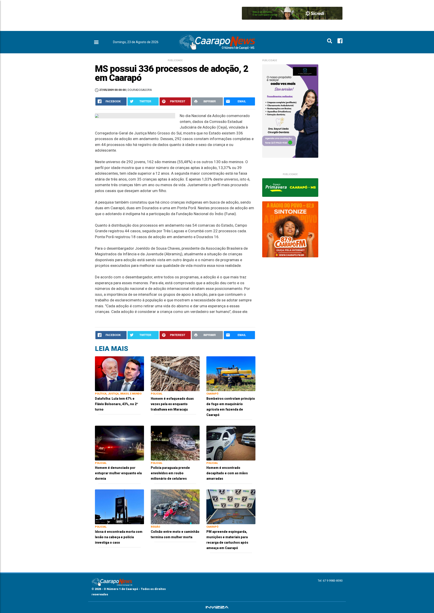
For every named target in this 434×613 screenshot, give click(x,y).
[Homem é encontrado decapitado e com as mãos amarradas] (230, 443)
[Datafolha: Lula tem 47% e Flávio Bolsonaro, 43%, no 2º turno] (119, 373)
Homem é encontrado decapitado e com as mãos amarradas (227, 473)
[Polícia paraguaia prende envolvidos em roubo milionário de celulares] (175, 443)
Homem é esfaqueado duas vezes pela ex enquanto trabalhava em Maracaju (172, 404)
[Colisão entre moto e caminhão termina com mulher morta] (175, 506)
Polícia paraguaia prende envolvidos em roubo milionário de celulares (170, 473)
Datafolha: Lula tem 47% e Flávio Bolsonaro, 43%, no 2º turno (116, 404)
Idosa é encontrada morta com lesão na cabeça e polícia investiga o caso (118, 537)
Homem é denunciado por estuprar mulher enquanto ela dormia (118, 473)
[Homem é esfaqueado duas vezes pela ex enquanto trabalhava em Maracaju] (175, 373)
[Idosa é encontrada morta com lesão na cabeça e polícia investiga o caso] (119, 506)
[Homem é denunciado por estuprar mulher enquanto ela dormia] (119, 443)
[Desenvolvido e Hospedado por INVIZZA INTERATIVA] (217, 607)
